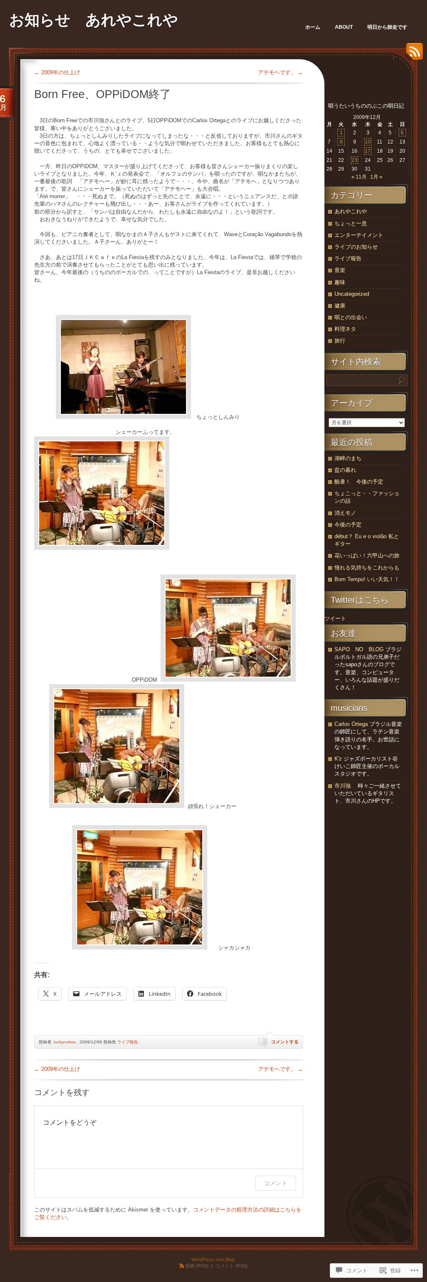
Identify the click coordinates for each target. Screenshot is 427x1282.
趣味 (339, 282)
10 (368, 142)
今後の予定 (348, 524)
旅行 (339, 341)
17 (368, 151)
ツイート (335, 618)
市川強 (342, 786)
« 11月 (359, 177)
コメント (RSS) (232, 1265)
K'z (338, 759)
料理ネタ (345, 329)
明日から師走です (387, 27)
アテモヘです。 (280, 72)
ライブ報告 (127, 1042)
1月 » (376, 177)
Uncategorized (351, 294)
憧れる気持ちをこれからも (366, 567)
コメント (275, 1182)
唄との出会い (350, 317)
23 (354, 160)
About (344, 27)
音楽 (339, 270)
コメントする (285, 1041)
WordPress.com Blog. (213, 1259)
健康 (339, 305)
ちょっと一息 (350, 223)
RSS (412, 54)
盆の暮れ (345, 470)
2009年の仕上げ (57, 72)
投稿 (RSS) (197, 1265)
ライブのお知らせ (356, 247)
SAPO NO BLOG (359, 649)
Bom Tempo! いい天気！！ (366, 579)
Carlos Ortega (351, 724)
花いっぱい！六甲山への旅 (366, 555)
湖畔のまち (348, 458)
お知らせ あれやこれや (93, 19)
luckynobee (65, 1042)
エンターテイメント (358, 235)
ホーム (312, 27)
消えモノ (345, 513)
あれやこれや (350, 211)
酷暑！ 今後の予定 (358, 482)
